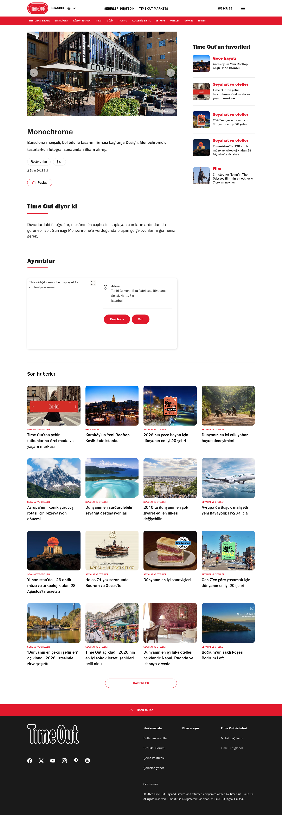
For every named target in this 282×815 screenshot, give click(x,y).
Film (99, 21)
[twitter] (41, 760)
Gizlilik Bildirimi (154, 748)
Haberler (141, 683)
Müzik (110, 21)
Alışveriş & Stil (141, 21)
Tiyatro (122, 21)
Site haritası (150, 784)
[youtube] (52, 760)
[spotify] (87, 760)
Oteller (175, 21)
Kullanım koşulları (155, 738)
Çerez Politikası (154, 758)
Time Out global (232, 748)
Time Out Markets (153, 9)
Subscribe (224, 9)
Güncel (189, 21)
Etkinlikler (61, 21)
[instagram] (64, 760)
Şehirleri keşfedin (119, 9)
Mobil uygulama (232, 738)
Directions (117, 319)
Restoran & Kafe (39, 21)
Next (171, 73)
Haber (202, 21)
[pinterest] (75, 760)
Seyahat (160, 21)
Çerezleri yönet (153, 768)
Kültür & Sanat (82, 21)
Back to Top (145, 710)
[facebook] (29, 760)
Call (140, 319)
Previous (34, 73)
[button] (93, 283)
